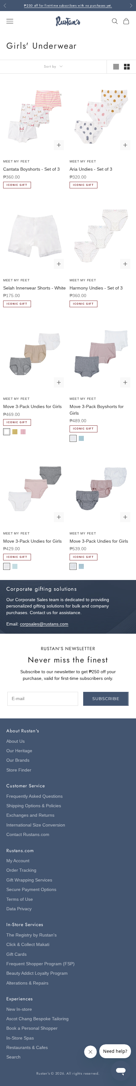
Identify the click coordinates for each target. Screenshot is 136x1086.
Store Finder (18, 770)
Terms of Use (19, 899)
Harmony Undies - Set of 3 (96, 288)
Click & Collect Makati (27, 944)
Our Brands (17, 760)
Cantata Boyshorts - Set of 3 (31, 169)
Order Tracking (21, 870)
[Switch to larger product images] (116, 66)
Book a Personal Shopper (32, 1028)
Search (13, 1057)
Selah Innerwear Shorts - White (34, 288)
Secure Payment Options (31, 889)
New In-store (19, 1009)
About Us (15, 741)
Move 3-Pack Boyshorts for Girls (97, 409)
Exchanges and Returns (30, 815)
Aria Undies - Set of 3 (91, 169)
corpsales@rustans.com (44, 624)
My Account (17, 860)
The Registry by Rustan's (31, 935)
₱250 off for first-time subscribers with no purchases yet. (68, 5)
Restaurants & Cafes (27, 1047)
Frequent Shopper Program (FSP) (40, 963)
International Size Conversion (35, 825)
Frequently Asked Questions (34, 796)
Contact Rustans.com (27, 834)
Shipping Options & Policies (33, 805)
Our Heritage (19, 750)
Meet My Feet (16, 161)
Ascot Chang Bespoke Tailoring (37, 1018)
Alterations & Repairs (27, 983)
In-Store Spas (20, 1038)
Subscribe (105, 698)
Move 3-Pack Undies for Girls (32, 406)
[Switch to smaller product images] (127, 66)
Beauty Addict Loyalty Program (37, 973)
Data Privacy (19, 908)
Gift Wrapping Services (29, 880)
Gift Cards (16, 954)
